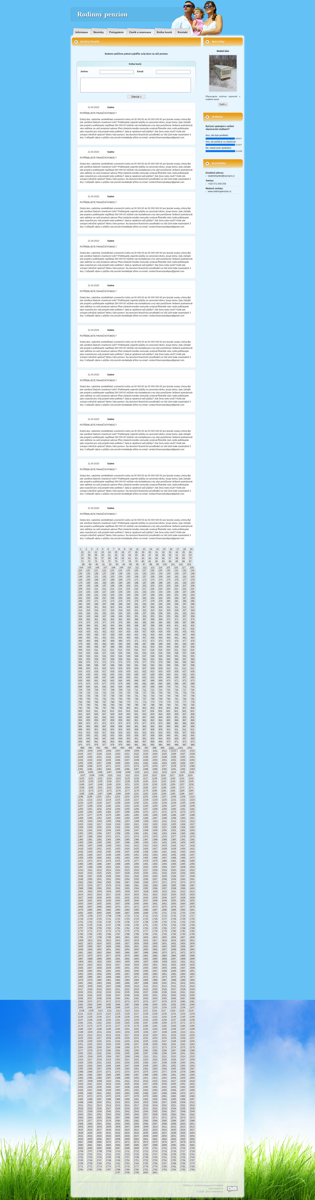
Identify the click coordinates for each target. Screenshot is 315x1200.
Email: (140, 71)
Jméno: (84, 71)
